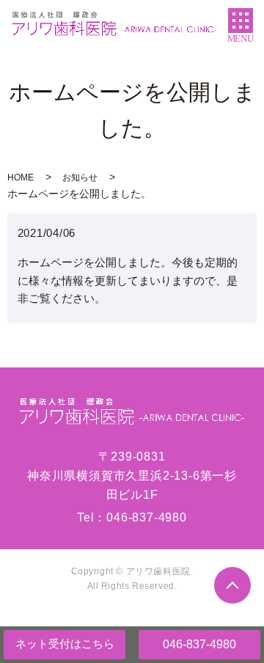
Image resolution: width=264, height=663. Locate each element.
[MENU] (240, 20)
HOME (20, 177)
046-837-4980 (199, 644)
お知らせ (80, 177)
